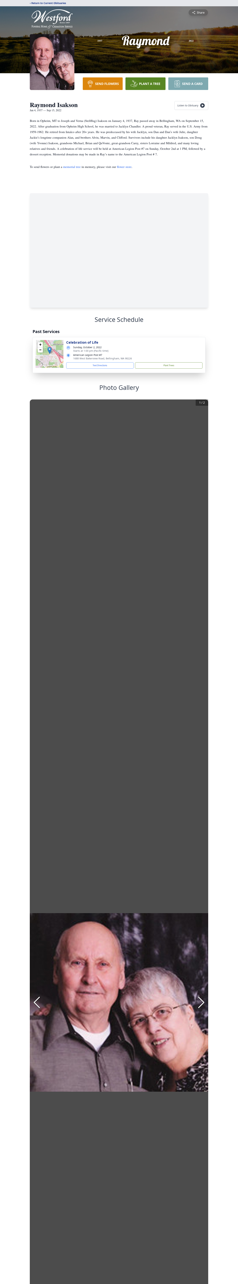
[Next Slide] (201, 1002)
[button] (49, 350)
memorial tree (72, 167)
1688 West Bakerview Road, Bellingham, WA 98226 (102, 358)
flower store (124, 167)
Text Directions (100, 365)
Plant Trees (168, 365)
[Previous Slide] (37, 1002)
